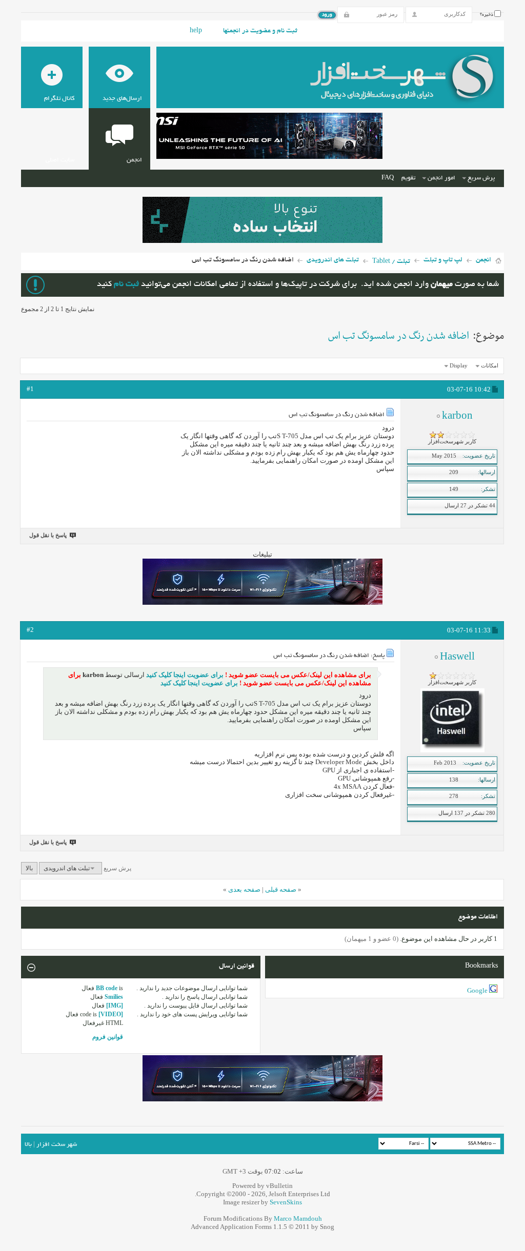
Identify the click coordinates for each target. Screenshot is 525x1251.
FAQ (387, 178)
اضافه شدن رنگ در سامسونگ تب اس (398, 336)
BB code (106, 988)
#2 (30, 629)
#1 (30, 389)
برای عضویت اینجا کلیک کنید (184, 675)
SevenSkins (286, 1202)
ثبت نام (126, 284)
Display (459, 365)
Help (196, 31)
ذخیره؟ (487, 14)
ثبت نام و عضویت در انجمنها (260, 31)
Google (477, 990)
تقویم (408, 178)
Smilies (114, 996)
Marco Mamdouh (298, 1218)
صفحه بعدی (244, 889)
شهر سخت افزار (56, 1144)
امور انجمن (441, 178)
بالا (29, 868)
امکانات (489, 365)
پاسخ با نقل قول (48, 535)
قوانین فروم (107, 1036)
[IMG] (114, 1005)
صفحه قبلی (280, 889)
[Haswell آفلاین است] (452, 750)
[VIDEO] (110, 1014)
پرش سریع (481, 178)
